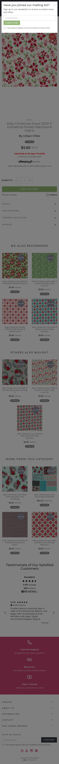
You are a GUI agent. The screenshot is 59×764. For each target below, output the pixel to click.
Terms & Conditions (31, 28)
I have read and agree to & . (28, 28)
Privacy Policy (45, 28)
